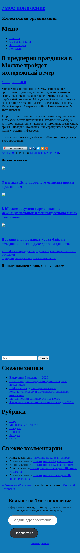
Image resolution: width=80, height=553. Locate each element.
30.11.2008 (19, 82)
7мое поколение (23, 7)
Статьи (14, 438)
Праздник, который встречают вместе (29, 258)
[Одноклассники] (42, 148)
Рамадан (14, 435)
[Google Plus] (46, 148)
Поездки (15, 428)
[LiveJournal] (34, 148)
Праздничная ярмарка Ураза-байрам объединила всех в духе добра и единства (36, 241)
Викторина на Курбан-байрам (50, 457)
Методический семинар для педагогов (34, 398)
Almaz (6, 82)
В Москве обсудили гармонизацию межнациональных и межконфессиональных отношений (39, 213)
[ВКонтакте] (30, 148)
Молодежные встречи (44, 152)
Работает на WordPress (16, 485)
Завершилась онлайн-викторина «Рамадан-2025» (41, 402)
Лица (12, 421)
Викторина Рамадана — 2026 (28, 377)
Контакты (15, 48)
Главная (14, 38)
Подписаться (24, 533)
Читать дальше (40, 543)
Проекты (15, 431)
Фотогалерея (17, 45)
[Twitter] (38, 148)
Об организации (20, 41)
